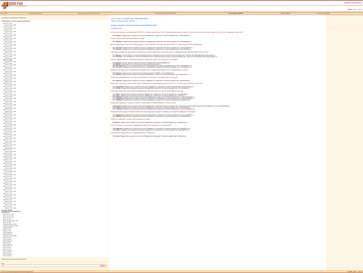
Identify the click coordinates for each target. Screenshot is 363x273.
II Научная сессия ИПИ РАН (10, 235)
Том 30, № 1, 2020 (7, 106)
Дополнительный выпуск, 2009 (10, 220)
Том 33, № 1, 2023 (7, 66)
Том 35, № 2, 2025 (7, 36)
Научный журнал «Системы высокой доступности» (14, 259)
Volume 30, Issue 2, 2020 (9, 104)
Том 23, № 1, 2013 (7, 193)
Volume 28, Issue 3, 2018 (9, 128)
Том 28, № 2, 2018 (7, 129)
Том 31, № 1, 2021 (7, 93)
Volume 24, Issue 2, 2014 (9, 184)
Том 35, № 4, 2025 (7, 30)
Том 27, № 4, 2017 (7, 136)
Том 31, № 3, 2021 (7, 86)
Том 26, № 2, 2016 (7, 156)
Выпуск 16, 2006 (7, 230)
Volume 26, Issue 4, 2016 (9, 151)
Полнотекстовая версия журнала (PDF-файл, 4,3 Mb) (141, 25)
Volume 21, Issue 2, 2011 (9, 204)
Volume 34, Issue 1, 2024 (9, 55)
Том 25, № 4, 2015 (7, 163)
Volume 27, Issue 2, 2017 (9, 144)
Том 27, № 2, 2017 (7, 143)
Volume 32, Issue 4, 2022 (9, 71)
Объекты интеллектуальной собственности (166, 13)
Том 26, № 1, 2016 (7, 159)
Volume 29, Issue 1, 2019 (9, 121)
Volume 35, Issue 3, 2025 (9, 35)
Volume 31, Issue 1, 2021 (9, 94)
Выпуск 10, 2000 (7, 255)
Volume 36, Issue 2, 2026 (9, 25)
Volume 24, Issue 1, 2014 (9, 188)
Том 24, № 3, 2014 (7, 179)
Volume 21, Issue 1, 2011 (9, 208)
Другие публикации (285, 13)
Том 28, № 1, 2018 (7, 133)
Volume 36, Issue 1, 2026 (9, 28)
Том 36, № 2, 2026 (7, 23)
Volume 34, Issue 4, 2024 (9, 45)
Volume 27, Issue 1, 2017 (9, 148)
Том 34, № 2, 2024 (7, 50)
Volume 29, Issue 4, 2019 (9, 111)
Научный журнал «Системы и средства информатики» (16, 21)
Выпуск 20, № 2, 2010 (8, 215)
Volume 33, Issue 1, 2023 (9, 68)
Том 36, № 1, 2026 (7, 26)
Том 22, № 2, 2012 (7, 196)
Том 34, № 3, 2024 (7, 46)
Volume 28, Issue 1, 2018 (9, 134)
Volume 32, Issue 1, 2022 (9, 81)
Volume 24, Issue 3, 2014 (9, 181)
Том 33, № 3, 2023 (7, 59)
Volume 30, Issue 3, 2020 (9, 101)
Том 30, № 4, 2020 (7, 96)
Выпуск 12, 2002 (7, 249)
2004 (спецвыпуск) (7, 244)
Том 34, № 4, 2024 (7, 43)
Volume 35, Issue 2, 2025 (9, 38)
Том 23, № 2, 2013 (7, 189)
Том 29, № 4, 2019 (7, 109)
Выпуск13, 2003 (7, 247)
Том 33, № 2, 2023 (7, 63)
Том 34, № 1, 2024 (7, 53)
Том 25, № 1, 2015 (7, 173)
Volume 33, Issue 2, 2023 (9, 64)
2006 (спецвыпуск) (7, 232)
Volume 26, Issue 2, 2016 (9, 158)
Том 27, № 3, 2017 (7, 139)
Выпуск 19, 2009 (7, 219)
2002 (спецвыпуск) (7, 250)
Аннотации (114, 25)
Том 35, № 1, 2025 (7, 39)
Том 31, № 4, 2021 (7, 83)
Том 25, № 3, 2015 (7, 166)
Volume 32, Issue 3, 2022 (9, 74)
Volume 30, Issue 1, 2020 (9, 108)
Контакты (360, 9)
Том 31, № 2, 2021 (7, 89)
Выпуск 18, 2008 (7, 222)
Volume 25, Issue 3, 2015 (9, 168)
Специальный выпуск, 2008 (9, 224)
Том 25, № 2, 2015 (7, 169)
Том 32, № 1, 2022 (7, 79)
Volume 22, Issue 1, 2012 (9, 201)
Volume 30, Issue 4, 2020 (9, 98)
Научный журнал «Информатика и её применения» (14, 17)
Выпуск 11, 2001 (7, 252)
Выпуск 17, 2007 (7, 229)
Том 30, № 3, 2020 (7, 99)
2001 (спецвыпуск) (7, 254)
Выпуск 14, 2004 (7, 242)
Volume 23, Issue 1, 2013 (9, 194)
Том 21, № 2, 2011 (7, 203)
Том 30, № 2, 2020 (7, 103)
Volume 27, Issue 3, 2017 (9, 141)
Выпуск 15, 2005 (7, 237)
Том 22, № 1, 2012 (7, 199)
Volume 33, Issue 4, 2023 (9, 58)
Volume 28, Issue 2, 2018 (9, 131)
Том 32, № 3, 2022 (7, 73)
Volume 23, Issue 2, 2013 (9, 191)
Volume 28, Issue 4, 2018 (9, 124)
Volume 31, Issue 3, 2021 (9, 88)
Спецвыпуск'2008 (7, 227)
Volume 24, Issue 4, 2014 (9, 178)
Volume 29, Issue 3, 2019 (9, 114)
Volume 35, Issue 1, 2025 (9, 41)
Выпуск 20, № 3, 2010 (8, 214)
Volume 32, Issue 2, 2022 (9, 78)
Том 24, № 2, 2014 (7, 183)
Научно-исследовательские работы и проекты (89, 13)
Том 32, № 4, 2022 (7, 69)
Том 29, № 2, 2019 (7, 116)
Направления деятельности (35, 13)
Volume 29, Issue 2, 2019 (9, 118)
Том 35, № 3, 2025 (7, 33)
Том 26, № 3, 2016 (7, 153)
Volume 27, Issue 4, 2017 (9, 138)
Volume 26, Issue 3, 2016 (9, 154)
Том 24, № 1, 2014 (7, 186)
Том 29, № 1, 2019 (7, 119)
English (354, 9)
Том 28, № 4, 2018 (7, 123)
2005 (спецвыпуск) (7, 239)
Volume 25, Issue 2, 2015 (9, 171)
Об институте (4, 13)
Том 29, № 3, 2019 (7, 113)
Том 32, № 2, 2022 (7, 76)
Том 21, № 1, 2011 (7, 206)
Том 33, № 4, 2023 (7, 56)
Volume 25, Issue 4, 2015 (9, 164)
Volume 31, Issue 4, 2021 (9, 84)
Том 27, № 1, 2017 (7, 146)
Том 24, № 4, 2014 (7, 176)
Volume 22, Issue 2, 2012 (9, 198)
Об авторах (121, 25)
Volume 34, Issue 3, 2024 (9, 48)
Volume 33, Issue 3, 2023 (9, 61)
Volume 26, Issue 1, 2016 (9, 161)
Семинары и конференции (323, 13)
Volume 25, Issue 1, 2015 (9, 174)
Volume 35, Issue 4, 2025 (9, 31)
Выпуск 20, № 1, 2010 (8, 217)
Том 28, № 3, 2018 (7, 126)
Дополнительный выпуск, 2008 (10, 225)
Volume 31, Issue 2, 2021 (9, 91)
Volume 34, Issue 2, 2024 (9, 51)
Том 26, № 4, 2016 (7, 149)
